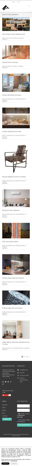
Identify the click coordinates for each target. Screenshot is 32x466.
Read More (4, 39)
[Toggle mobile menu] (29, 6)
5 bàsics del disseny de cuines (11, 131)
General (15, 38)
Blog (3, 413)
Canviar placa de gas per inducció (13, 278)
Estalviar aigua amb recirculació (12, 308)
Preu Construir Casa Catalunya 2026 (13, 34)
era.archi (22, 372)
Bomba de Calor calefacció (10, 210)
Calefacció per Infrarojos (10, 62)
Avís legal (18, 434)
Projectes (4, 404)
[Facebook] (11, 382)
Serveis (4, 410)
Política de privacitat (24, 434)
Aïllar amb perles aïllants (10, 241)
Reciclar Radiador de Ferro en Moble (14, 177)
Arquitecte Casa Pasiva (20, 99)
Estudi (3, 407)
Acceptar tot (5, 463)
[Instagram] (3, 382)
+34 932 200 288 (24, 375)
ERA (4, 38)
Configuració (14, 460)
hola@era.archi (24, 370)
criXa (19, 435)
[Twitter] (8, 382)
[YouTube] (5, 382)
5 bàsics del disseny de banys (11, 95)
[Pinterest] (3, 384)
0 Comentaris (21, 38)
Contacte (4, 416)
